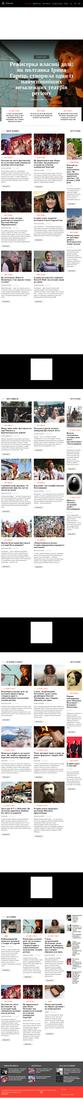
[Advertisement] (41, 23)
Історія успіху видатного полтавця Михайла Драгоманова (46, 810)
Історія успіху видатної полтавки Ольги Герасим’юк (48, 219)
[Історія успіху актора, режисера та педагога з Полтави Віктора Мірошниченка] (16, 201)
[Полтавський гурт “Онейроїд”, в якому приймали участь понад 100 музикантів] (4, 1071)
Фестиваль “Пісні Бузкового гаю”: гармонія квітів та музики (44, 1070)
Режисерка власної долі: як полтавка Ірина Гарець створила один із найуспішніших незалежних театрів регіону (41, 78)
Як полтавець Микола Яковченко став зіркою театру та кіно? (16, 279)
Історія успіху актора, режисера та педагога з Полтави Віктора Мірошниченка (12, 221)
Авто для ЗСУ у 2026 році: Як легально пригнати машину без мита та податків (15, 810)
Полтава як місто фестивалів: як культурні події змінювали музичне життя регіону (41, 115)
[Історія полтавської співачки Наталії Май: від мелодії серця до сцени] (49, 261)
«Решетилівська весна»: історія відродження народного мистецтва (49, 545)
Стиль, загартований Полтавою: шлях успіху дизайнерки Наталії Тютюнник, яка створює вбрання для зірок (15, 117)
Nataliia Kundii (37, 99)
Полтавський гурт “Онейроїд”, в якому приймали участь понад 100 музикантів (17, 1070)
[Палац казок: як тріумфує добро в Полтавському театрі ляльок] (74, 219)
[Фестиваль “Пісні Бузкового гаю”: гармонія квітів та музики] (31, 1071)
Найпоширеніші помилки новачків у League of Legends (10, 941)
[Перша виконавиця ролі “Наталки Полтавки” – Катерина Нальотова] (74, 680)
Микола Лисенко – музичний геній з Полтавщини (73, 504)
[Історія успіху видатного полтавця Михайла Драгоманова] (49, 792)
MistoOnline (5, 1094)
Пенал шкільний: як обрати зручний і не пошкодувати (54, 1006)
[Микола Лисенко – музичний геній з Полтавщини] (74, 484)
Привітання (74, 162)
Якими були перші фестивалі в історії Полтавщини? (15, 544)
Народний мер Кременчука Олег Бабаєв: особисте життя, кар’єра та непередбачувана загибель (72, 1071)
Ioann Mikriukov (6, 436)
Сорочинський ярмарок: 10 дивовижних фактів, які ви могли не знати (14, 487)
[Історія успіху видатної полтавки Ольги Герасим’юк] (49, 201)
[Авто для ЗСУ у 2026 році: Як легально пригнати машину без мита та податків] (16, 792)
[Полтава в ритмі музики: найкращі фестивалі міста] (49, 412)
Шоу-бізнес (41, 111)
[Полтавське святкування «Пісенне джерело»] (31, 1079)
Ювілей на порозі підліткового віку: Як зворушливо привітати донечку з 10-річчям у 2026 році (73, 174)
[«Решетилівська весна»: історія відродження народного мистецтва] (49, 526)
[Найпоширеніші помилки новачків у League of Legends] (11, 926)
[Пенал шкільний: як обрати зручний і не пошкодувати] (54, 992)
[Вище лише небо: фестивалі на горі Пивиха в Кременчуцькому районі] (16, 412)
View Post (6, 186)
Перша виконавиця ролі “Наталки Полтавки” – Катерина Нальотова (74, 701)
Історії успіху (41, 57)
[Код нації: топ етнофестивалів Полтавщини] (49, 469)
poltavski (4, 760)
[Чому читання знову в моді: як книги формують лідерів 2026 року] (49, 736)
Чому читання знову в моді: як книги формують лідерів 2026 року (49, 755)
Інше (6, 936)
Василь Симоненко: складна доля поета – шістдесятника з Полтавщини (74, 438)
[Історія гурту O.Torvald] (74, 747)
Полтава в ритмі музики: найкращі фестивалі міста (47, 429)
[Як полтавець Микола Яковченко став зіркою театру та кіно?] (16, 261)
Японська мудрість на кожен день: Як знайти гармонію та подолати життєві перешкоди (15, 755)
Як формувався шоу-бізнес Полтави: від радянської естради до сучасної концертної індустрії (47, 163)
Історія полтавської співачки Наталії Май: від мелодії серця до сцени (49, 279)
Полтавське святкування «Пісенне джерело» (43, 1077)
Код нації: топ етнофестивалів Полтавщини (49, 486)
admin (3, 946)
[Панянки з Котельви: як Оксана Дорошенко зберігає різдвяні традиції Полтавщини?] (59, 1079)
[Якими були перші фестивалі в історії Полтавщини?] (16, 526)
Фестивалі (8, 425)
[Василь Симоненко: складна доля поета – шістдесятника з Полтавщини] (74, 416)
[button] (71, 3)
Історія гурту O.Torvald (73, 764)
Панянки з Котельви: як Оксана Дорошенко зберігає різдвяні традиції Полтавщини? (72, 1079)
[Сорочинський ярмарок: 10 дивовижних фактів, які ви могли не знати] (16, 469)
